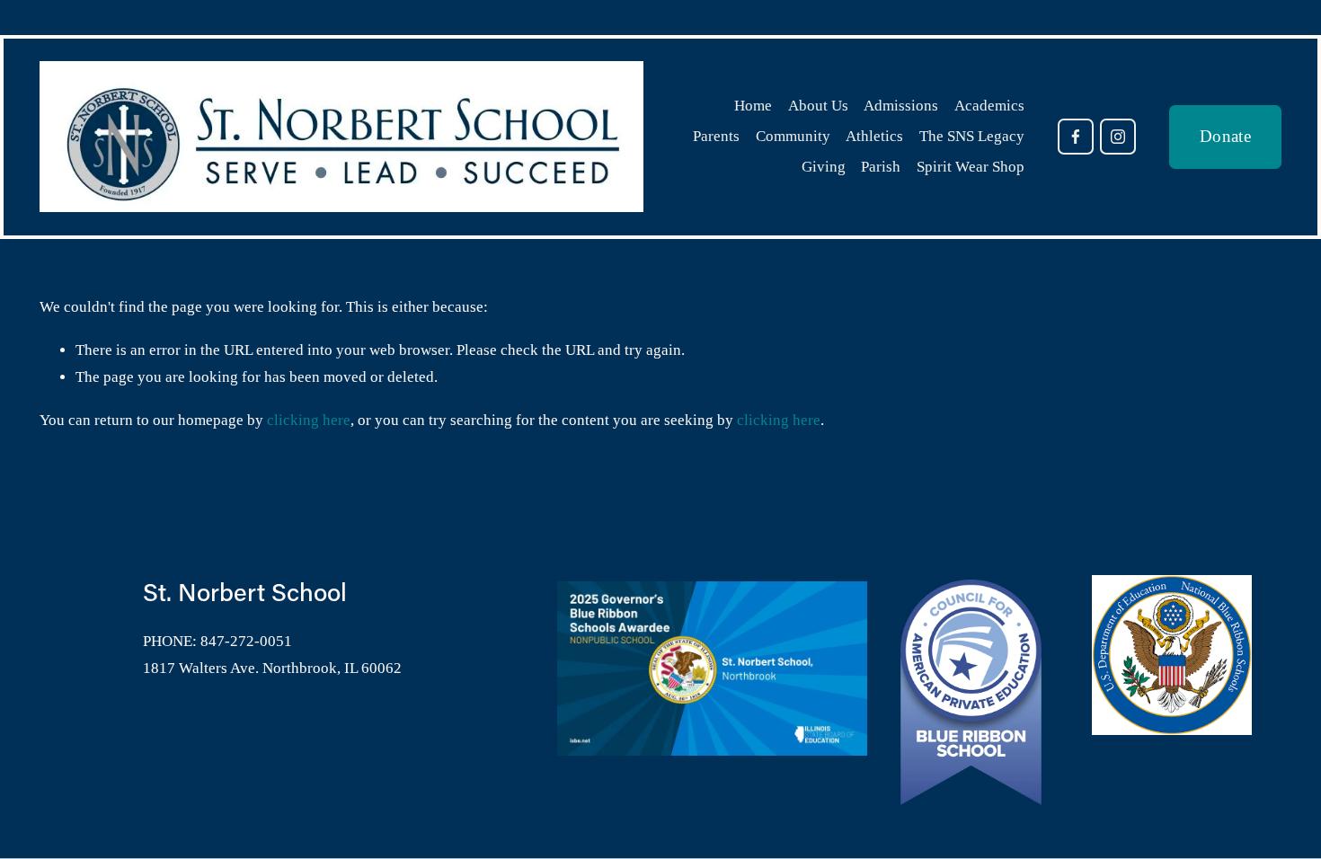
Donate (1225, 136)
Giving (824, 166)
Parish (880, 166)
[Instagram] (1118, 137)
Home (753, 105)
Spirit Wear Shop (970, 166)
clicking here (308, 420)
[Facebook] (1076, 137)
